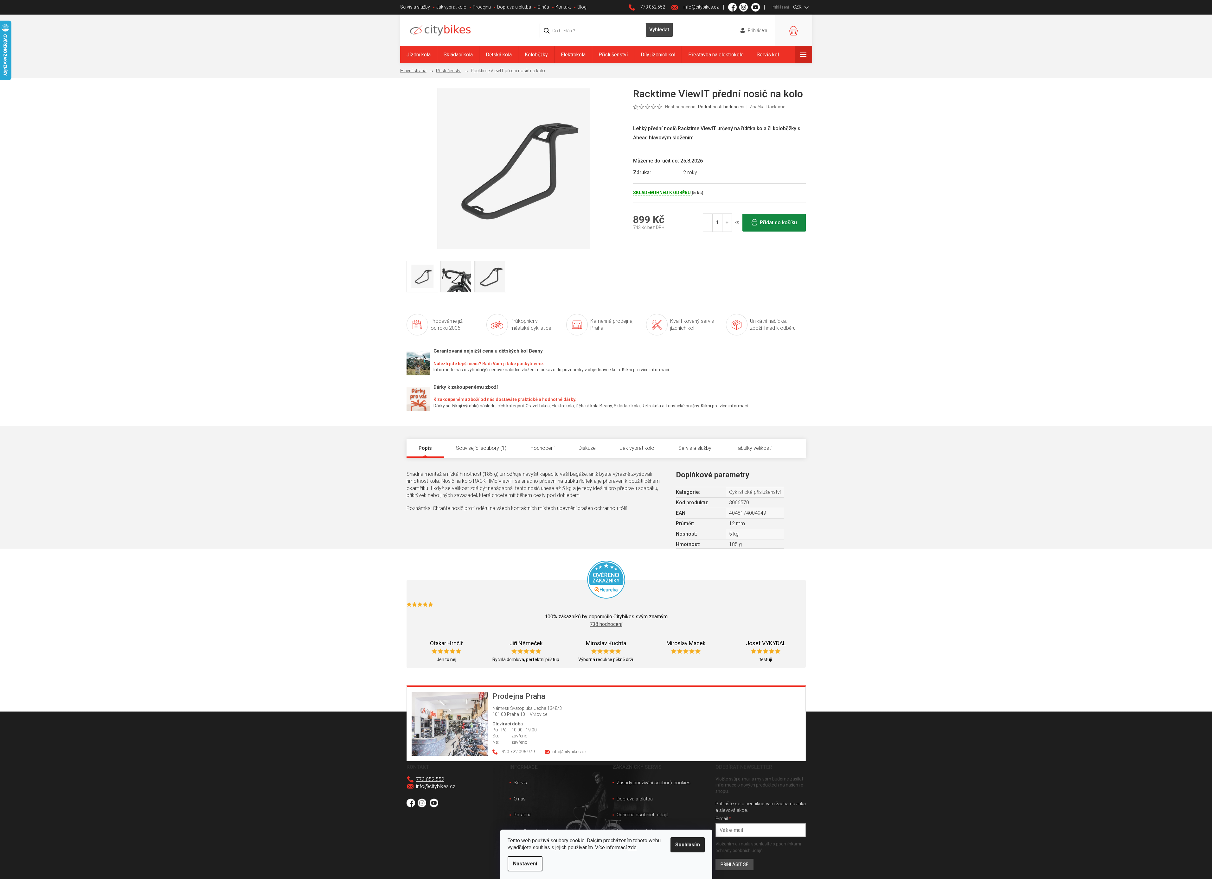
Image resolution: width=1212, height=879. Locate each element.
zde (632, 847)
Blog (582, 7)
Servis (520, 783)
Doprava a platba (514, 7)
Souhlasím (687, 845)
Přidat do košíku (778, 223)
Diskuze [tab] (587, 448)
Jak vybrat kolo (451, 7)
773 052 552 (430, 779)
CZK (798, 7)
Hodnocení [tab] (542, 448)
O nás (543, 7)
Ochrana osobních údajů (642, 815)
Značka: (768, 106)
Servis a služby (415, 7)
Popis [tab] (425, 448)
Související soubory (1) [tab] (481, 448)
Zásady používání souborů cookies (653, 783)
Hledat (659, 30)
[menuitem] (418, 54)
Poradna (522, 815)
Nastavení (525, 864)
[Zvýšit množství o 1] (727, 223)
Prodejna (482, 7)
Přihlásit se (734, 864)
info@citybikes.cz (435, 786)
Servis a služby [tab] (694, 448)
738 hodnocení (606, 624)
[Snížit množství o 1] (708, 223)
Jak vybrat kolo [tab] (637, 448)
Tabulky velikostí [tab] (753, 448)
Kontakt (563, 7)
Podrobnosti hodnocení (721, 106)
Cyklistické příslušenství (755, 492)
